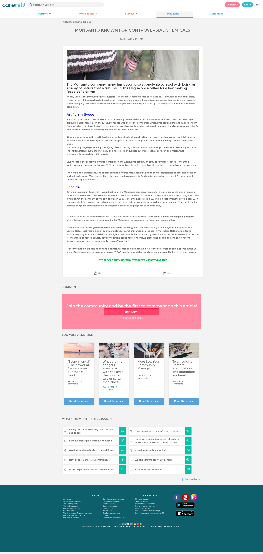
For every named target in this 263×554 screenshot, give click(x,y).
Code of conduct (110, 506)
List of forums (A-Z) (143, 508)
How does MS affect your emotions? (88, 459)
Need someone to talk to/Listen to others (157, 431)
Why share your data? (72, 501)
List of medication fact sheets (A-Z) (149, 513)
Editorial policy (109, 504)
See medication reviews (145, 506)
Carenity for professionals (113, 518)
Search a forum (141, 501)
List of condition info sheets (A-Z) (148, 511)
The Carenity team (70, 504)
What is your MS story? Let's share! (153, 459)
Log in (247, 4)
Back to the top (192, 479)
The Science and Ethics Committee (77, 513)
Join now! (232, 4)
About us (67, 499)
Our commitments (71, 518)
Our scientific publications (74, 515)
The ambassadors (70, 506)
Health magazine (142, 499)
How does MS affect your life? (150, 450)
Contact (106, 515)
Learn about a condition (145, 504)
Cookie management (111, 513)
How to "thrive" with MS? (148, 469)
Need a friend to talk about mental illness (91, 450)
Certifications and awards (113, 499)
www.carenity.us (94, 527)
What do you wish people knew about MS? (92, 469)
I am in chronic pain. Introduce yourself (90, 440)
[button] (44, 14)
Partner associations (71, 508)
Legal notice (108, 508)
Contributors (68, 511)
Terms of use (108, 511)
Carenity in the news (111, 501)
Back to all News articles (77, 22)
